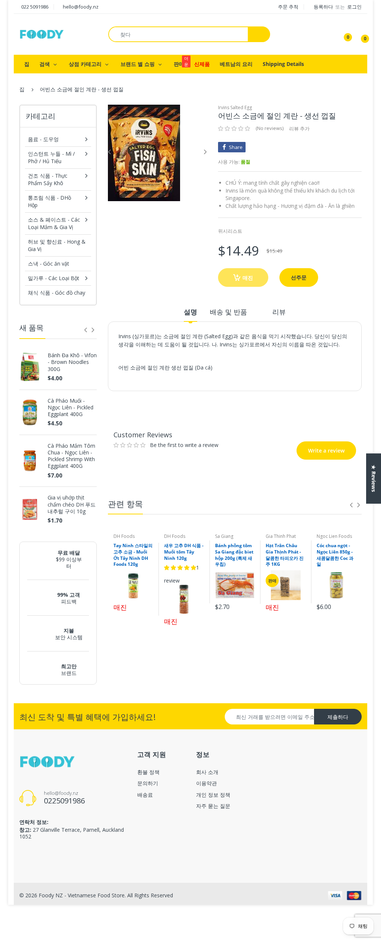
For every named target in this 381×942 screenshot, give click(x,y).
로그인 (354, 6)
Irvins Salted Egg (235, 107)
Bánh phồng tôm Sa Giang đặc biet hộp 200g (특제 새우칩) (234, 554)
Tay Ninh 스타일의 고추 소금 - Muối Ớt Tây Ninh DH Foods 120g (133, 554)
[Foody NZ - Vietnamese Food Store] (41, 33)
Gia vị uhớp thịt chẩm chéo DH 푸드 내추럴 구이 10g (72, 504)
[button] (234, 128)
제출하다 (337, 716)
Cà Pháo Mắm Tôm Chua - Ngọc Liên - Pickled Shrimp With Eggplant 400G (71, 456)
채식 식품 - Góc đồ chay (56, 292)
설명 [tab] (190, 311)
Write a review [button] (315, 406)
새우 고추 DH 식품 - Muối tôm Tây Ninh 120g (184, 551)
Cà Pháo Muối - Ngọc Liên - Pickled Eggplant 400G (70, 407)
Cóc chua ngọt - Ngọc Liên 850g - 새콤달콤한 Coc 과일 (335, 554)
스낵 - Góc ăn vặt (48, 263)
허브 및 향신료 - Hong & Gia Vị (57, 245)
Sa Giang (224, 536)
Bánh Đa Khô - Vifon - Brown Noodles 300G (72, 362)
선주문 (299, 277)
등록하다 (324, 6)
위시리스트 (230, 231)
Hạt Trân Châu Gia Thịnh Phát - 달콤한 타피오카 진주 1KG (285, 554)
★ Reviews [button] (373, 478)
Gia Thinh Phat (281, 536)
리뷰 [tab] (279, 311)
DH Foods (124, 536)
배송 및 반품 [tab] (228, 311)
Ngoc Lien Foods (334, 536)
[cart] (360, 34)
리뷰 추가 (299, 128)
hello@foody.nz (81, 6)
